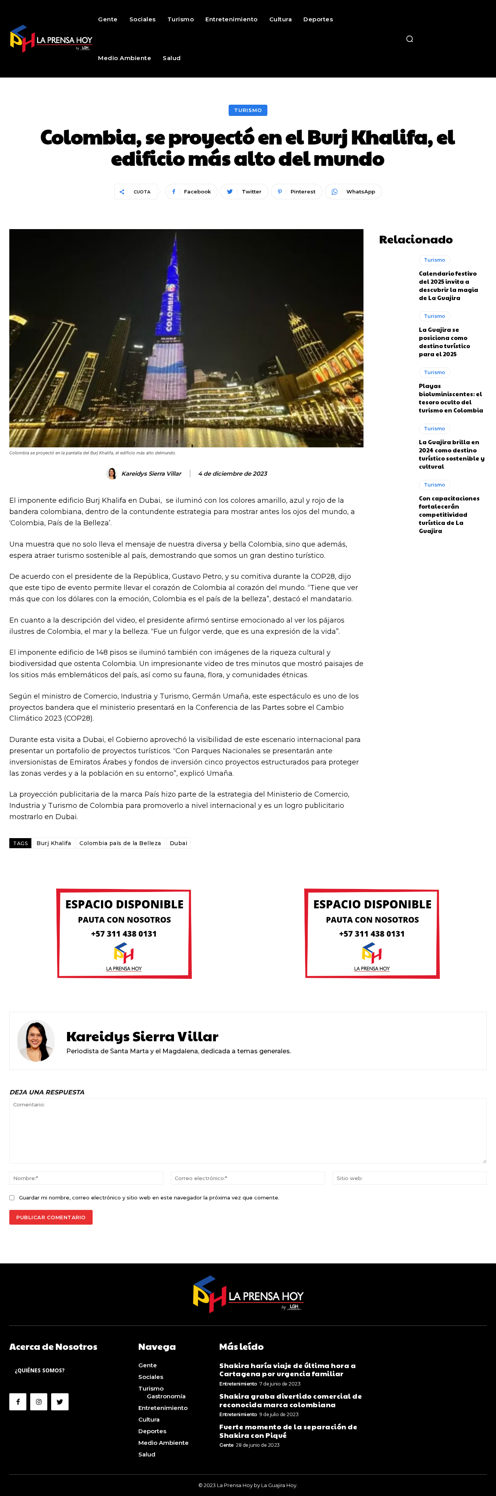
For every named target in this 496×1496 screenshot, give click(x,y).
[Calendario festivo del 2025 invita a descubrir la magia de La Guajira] (395, 274)
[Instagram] (38, 1401)
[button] (409, 39)
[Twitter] (59, 1401)
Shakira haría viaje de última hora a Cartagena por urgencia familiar (287, 1369)
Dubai (179, 843)
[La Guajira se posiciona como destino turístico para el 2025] (395, 330)
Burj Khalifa (53, 843)
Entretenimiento (238, 1384)
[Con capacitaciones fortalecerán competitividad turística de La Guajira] (395, 499)
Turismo (248, 110)
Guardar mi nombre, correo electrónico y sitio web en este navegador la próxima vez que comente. (149, 1197)
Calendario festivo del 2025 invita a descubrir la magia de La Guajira (448, 285)
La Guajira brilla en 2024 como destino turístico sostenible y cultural (452, 454)
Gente (226, 1445)
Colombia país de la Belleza (120, 843)
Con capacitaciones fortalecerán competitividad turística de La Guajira (449, 514)
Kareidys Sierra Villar (151, 473)
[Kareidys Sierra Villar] (113, 474)
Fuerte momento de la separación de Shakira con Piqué (288, 1431)
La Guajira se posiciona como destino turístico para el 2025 (444, 341)
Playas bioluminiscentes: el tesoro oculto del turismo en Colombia (451, 397)
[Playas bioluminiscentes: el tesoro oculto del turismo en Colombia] (395, 387)
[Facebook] (17, 1401)
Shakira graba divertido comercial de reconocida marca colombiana (290, 1400)
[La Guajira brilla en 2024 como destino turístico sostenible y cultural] (395, 443)
